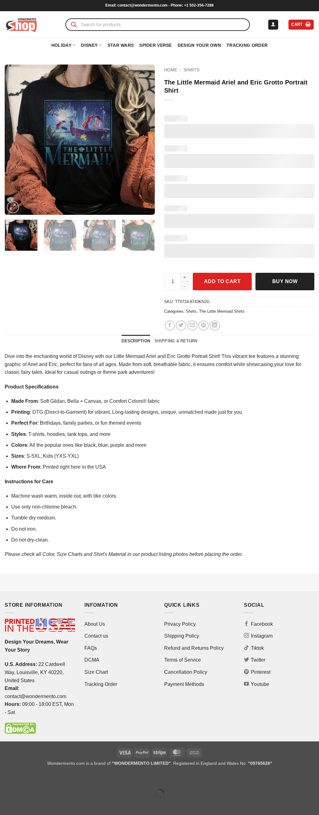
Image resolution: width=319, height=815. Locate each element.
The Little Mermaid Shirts (222, 311)
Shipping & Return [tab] (176, 341)
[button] (273, 25)
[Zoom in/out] (6, 778)
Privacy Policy (180, 624)
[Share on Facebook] (170, 326)
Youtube (260, 684)
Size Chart (96, 672)
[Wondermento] (21, 24)
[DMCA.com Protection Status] (20, 728)
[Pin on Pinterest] (203, 326)
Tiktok (257, 648)
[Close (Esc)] (61, 778)
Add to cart (222, 281)
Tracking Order (247, 45)
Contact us (96, 636)
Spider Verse (155, 45)
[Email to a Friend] (192, 326)
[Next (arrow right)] (24, 804)
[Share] (42, 778)
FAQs (90, 648)
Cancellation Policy (185, 672)
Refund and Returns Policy (194, 648)
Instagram (262, 636)
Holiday (61, 45)
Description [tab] (135, 341)
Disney (89, 45)
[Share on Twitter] (181, 326)
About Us (94, 624)
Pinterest (260, 672)
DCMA (91, 660)
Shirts (191, 70)
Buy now (285, 281)
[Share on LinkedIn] (215, 326)
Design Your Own (199, 45)
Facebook (262, 624)
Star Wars (120, 45)
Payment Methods (184, 684)
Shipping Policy (181, 636)
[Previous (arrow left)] (6, 804)
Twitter (258, 660)
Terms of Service (182, 660)
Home (170, 70)
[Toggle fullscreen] (24, 778)
